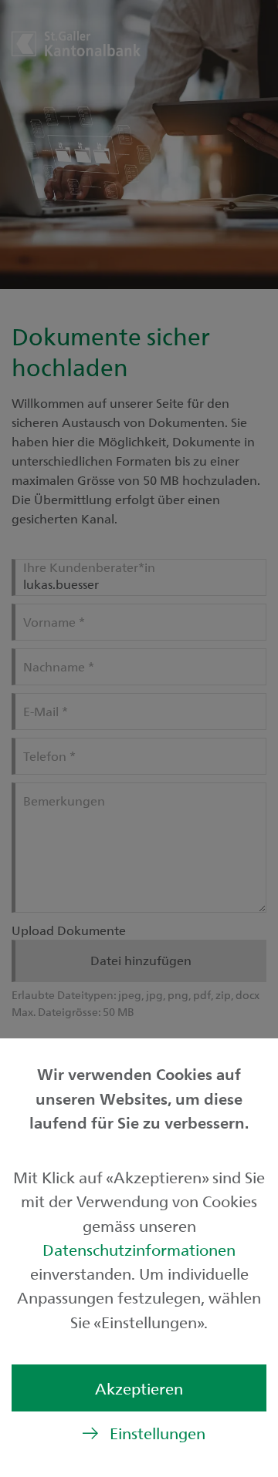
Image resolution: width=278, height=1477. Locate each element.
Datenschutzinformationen (139, 1249)
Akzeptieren (139, 1388)
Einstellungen (157, 1432)
